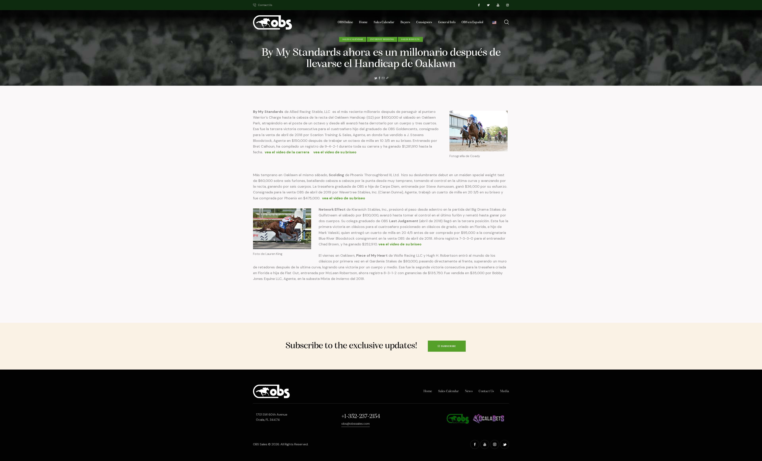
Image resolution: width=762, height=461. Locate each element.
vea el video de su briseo (335, 152)
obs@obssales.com (355, 424)
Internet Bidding (382, 39)
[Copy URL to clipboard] (387, 78)
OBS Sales (260, 444)
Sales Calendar (353, 39)
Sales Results (410, 39)
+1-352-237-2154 (360, 416)
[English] (494, 23)
